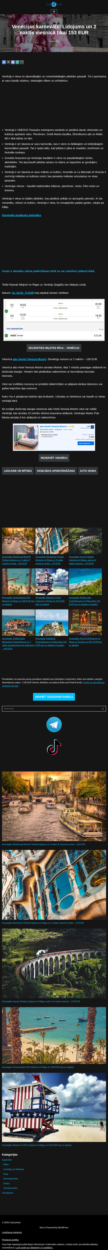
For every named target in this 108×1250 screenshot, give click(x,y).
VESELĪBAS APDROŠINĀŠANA (56, 470)
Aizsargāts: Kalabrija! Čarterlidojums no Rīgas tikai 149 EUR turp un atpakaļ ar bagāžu (51, 641)
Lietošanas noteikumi (12, 1232)
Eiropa (6, 1183)
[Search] (103, 708)
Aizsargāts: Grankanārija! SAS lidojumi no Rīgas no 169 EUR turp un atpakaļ (18, 601)
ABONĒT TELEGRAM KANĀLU (54, 696)
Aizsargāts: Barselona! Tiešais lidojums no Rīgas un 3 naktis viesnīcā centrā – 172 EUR (49, 560)
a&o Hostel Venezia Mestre (29, 359)
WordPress (63, 1227)
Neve (42, 1227)
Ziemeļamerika (10, 1188)
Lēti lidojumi (7, 1193)
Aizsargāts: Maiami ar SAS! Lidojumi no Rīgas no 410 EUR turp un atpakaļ (50, 601)
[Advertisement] (54, 105)
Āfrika (6, 1164)
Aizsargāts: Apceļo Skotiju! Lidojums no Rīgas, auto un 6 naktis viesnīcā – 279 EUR (82, 560)
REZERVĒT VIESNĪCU (54, 457)
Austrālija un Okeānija (13, 1169)
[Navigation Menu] (54, 11)
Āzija (5, 1174)
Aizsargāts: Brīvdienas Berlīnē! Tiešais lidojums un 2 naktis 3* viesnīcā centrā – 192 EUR (16, 560)
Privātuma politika (10, 1240)
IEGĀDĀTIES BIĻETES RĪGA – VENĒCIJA (54, 347)
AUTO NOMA (88, 470)
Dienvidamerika (10, 1179)
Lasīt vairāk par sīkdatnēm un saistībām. (34, 1248)
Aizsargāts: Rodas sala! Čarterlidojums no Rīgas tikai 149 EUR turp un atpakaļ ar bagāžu (84, 601)
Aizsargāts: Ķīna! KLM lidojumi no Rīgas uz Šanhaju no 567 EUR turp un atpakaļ (85, 641)
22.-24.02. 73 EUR (23, 292)
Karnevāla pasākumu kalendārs (21, 215)
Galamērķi (7, 1160)
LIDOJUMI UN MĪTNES (18, 470)
